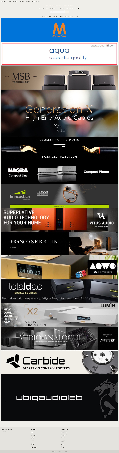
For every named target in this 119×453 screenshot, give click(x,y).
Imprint (32, 432)
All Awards (32, 444)
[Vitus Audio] (59, 219)
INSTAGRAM (54, 451)
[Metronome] (59, 267)
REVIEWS (15, 1)
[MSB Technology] (59, 77)
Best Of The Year (33, 447)
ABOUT (33, 1)
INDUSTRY (28, 1)
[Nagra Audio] (59, 172)
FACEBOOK (60, 451)
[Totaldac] (59, 291)
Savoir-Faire (62, 447)
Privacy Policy (63, 435)
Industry (32, 438)
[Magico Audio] (59, 29)
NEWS (10, 1)
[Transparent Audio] (59, 148)
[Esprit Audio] (59, 113)
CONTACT (38, 1)
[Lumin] (59, 314)
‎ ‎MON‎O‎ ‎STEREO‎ (4, 1)
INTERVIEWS (21, 1)
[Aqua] (59, 53)
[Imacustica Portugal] (59, 196)
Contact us (62, 441)
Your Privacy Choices (64, 432)
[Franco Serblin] (59, 243)
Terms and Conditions (64, 431)
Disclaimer (32, 431)
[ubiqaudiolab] (59, 397)
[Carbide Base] (59, 338)
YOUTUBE (65, 451)
